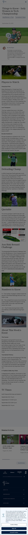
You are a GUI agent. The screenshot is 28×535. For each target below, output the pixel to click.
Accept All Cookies (14, 532)
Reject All (14, 528)
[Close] (26, 509)
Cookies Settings (14, 524)
